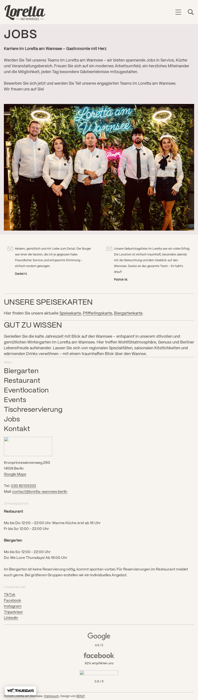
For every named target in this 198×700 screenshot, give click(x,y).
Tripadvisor (13, 612)
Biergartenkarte (128, 313)
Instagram (12, 606)
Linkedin (11, 618)
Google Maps (15, 474)
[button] (178, 12)
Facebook (12, 600)
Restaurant (22, 380)
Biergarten (21, 371)
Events (15, 400)
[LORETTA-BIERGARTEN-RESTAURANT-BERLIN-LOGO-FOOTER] (28, 446)
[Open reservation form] (20, 690)
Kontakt (17, 429)
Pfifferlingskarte (97, 313)
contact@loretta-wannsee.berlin (39, 492)
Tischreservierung (33, 409)
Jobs (12, 419)
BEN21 (80, 696)
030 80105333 (23, 486)
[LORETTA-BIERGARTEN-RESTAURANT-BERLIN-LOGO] (25, 12)
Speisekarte (70, 313)
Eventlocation (26, 390)
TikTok (9, 595)
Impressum (51, 696)
